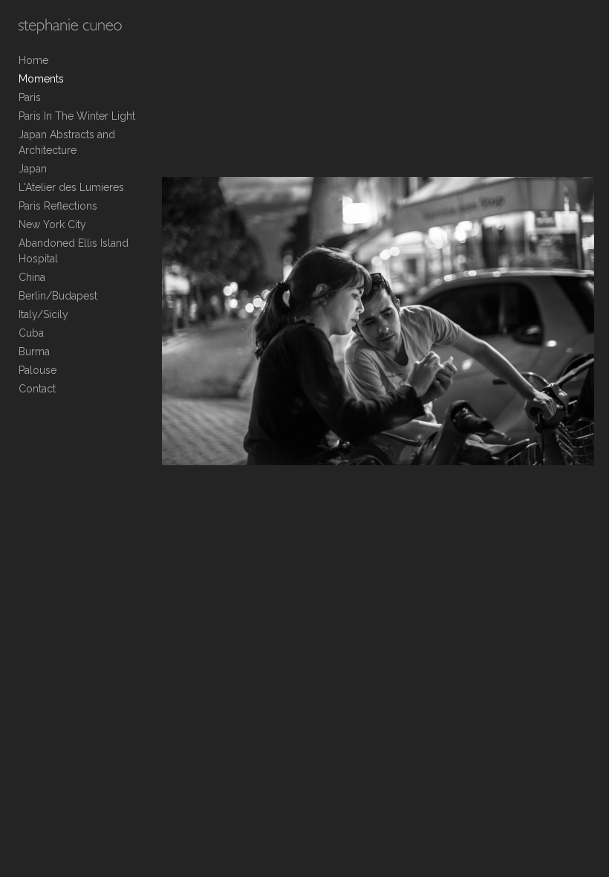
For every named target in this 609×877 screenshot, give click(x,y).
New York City (52, 224)
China (32, 277)
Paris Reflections (58, 206)
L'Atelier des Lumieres (71, 187)
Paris (30, 97)
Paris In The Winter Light (77, 116)
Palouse (37, 370)
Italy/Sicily (43, 314)
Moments (41, 79)
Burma (34, 351)
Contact (37, 389)
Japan (33, 169)
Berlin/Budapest (58, 296)
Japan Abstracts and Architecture (67, 142)
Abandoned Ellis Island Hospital (73, 251)
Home (33, 60)
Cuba (31, 333)
